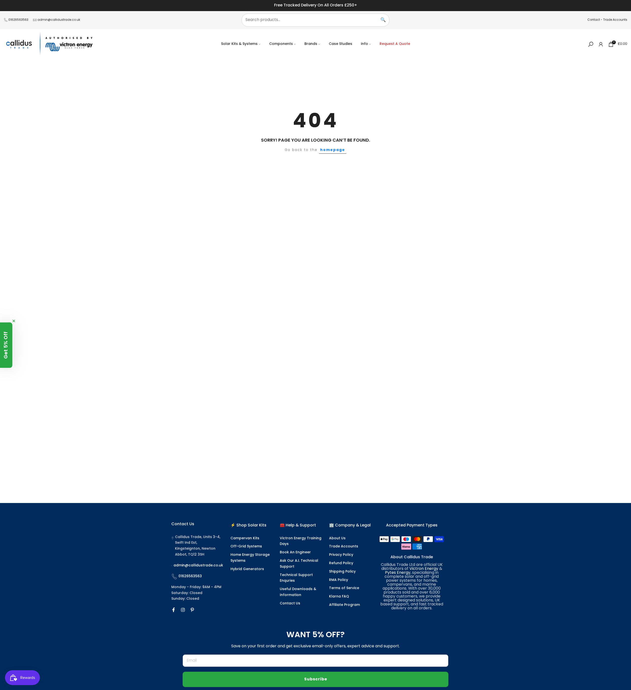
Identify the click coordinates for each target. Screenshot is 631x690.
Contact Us (290, 603)
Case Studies (340, 44)
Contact (593, 20)
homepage (332, 150)
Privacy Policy (341, 555)
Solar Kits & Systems (239, 44)
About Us (337, 538)
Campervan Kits (244, 538)
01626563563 (18, 20)
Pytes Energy (397, 573)
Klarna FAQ (339, 596)
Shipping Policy (342, 572)
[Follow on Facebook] (173, 610)
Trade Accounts (615, 20)
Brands (310, 44)
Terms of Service (344, 588)
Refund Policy (341, 563)
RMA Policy (338, 580)
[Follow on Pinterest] (192, 610)
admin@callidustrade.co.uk (58, 20)
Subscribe (315, 679)
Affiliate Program (344, 605)
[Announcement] (315, 5)
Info (364, 44)
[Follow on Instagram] (183, 610)
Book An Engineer (295, 552)
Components (281, 44)
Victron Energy (423, 569)
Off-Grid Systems (246, 546)
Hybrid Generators (247, 569)
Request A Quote (395, 44)
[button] (6, 345)
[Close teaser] (13, 320)
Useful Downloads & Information (298, 592)
